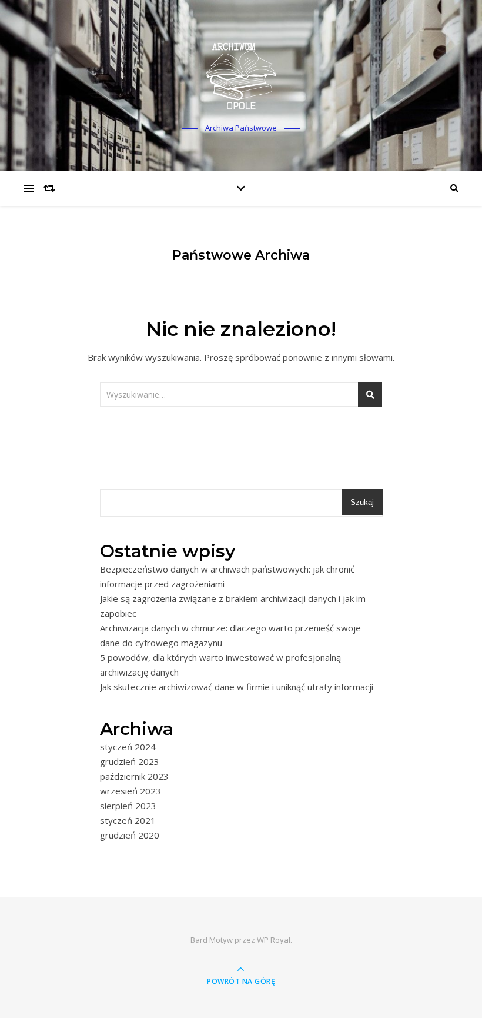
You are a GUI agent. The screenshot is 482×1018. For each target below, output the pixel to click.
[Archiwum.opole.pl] (241, 74)
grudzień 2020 (129, 835)
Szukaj (362, 502)
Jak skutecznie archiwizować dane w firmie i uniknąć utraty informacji (236, 687)
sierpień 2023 (128, 805)
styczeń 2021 (128, 820)
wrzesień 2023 (130, 791)
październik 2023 (134, 776)
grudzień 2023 (129, 761)
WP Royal (273, 939)
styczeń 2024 (128, 747)
